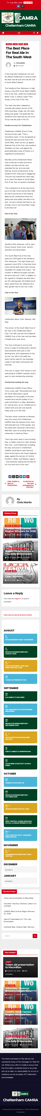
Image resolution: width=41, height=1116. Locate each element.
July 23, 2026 (12, 1045)
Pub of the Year (17, 548)
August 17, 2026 (13, 994)
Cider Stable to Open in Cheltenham (13, 483)
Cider (14, 571)
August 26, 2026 (14, 971)
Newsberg (33, 1109)
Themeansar (20, 1112)
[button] (34, 33)
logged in (17, 599)
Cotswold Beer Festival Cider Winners (19, 575)
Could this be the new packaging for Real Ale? (28, 484)
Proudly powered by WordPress (13, 1109)
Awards (8, 44)
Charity (8, 962)
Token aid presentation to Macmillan (19, 898)
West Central (17, 525)
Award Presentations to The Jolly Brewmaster (19, 552)
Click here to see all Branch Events (18, 615)
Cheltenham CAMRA (20, 25)
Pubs (25, 44)
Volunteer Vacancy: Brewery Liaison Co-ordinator (17, 991)
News (20, 44)
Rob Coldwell (24, 535)
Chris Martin (20, 63)
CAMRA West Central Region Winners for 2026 (20, 530)
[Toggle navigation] (19, 32)
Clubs (15, 44)
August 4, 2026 (13, 1018)
